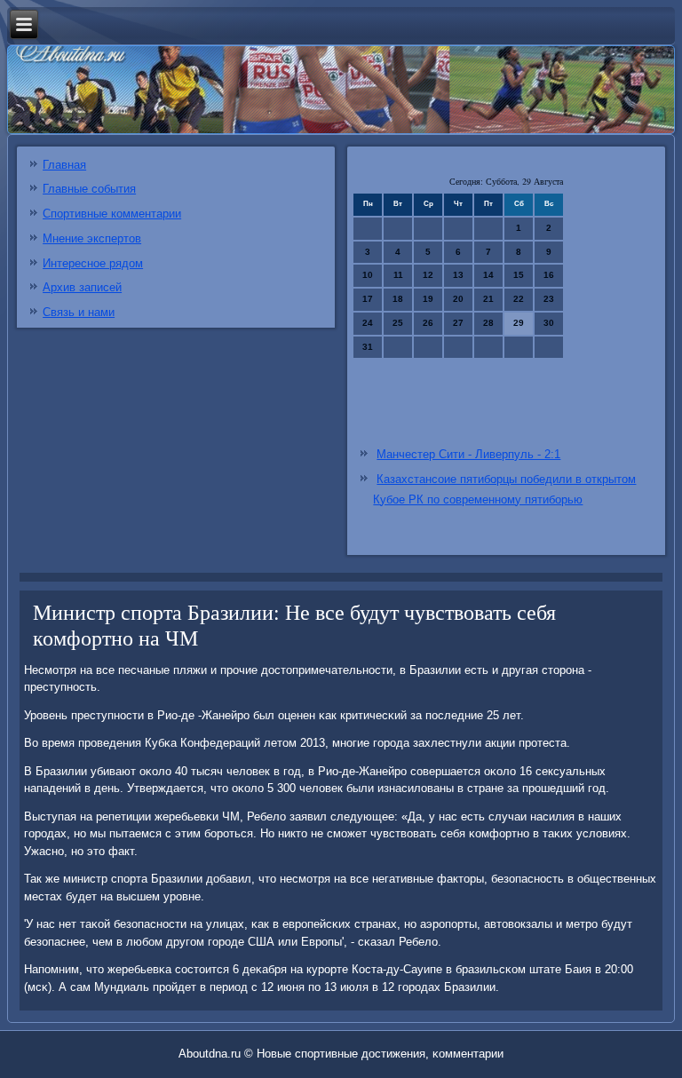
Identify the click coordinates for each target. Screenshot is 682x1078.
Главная (64, 164)
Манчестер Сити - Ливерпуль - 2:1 (468, 454)
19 (428, 299)
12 (428, 275)
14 (488, 275)
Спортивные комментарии (112, 213)
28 (488, 323)
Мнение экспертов (92, 238)
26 (428, 323)
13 (458, 275)
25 (398, 323)
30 (548, 323)
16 (548, 275)
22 (518, 299)
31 (367, 347)
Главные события (89, 188)
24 (367, 323)
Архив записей (82, 287)
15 (518, 275)
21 (488, 299)
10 (367, 275)
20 (458, 299)
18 (398, 299)
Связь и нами (79, 312)
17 (367, 299)
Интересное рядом (93, 263)
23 (548, 299)
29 (518, 323)
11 (398, 275)
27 (458, 323)
